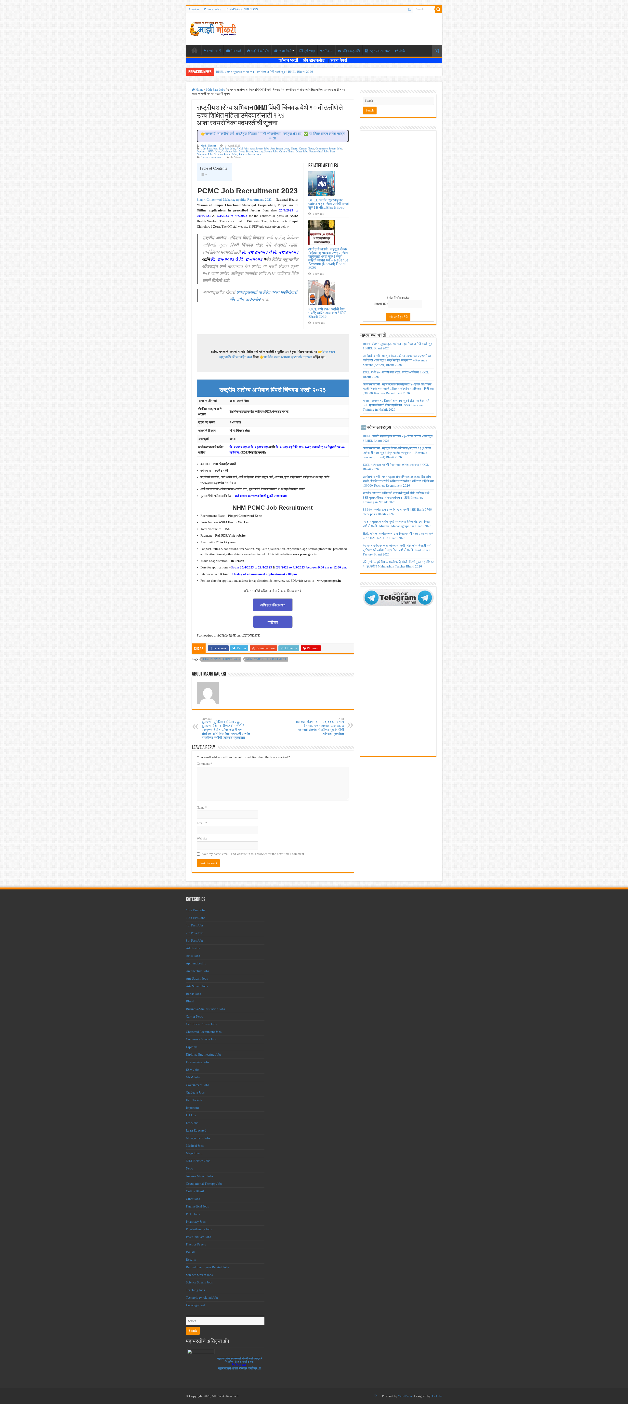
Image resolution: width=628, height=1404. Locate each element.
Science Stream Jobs (225, 154)
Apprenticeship (196, 963)
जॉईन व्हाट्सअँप (351, 51)
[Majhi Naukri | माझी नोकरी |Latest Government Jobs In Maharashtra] (213, 28)
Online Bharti (286, 151)
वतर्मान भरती (214, 51)
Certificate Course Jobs (201, 1024)
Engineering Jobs (197, 1062)
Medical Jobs (195, 1145)
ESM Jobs (192, 1069)
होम (194, 50)
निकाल (329, 51)
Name (202, 807)
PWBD (190, 1252)
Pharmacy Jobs (196, 1221)
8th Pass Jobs (194, 940)
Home (199, 89)
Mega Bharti (246, 151)
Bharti (294, 148)
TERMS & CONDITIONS (242, 9)
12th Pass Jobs (227, 148)
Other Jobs (302, 151)
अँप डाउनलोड (315, 60)
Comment (204, 763)
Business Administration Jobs (205, 1009)
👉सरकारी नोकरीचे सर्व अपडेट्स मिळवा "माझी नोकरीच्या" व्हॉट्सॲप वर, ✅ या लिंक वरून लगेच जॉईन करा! (273, 136)
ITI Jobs (191, 1115)
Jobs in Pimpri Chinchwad (221, 659)
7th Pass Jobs (194, 933)
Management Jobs (198, 1138)
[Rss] (409, 9)
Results (191, 1259)
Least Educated (196, 1130)
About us (193, 9)
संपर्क (402, 51)
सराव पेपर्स (285, 51)
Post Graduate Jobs (198, 1237)
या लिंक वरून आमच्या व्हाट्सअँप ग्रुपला (288, 357)
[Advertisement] (398, 214)
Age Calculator (380, 51)
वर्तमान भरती (289, 60)
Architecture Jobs (197, 971)
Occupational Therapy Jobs (204, 1183)
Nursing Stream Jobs (266, 151)
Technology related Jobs (202, 1297)
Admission (193, 948)
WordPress (405, 1396)
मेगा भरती (236, 51)
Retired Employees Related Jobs (207, 1267)
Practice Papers (196, 1244)
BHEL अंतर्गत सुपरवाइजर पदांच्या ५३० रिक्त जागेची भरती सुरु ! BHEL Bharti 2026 (264, 72)
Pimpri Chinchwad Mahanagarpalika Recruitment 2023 (235, 199)
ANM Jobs (242, 148)
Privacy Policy (212, 9)
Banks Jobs (193, 994)
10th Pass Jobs (215, 89)
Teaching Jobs (195, 1290)
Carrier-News (306, 148)
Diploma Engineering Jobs (203, 1054)
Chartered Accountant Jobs (204, 1032)
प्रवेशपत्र (309, 51)
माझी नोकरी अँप (260, 51)
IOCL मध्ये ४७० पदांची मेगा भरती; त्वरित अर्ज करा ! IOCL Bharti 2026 (328, 313)
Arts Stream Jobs (259, 148)
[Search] (438, 9)
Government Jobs (197, 1085)
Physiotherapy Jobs (199, 1229)
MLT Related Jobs (198, 1161)
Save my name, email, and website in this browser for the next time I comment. (253, 854)
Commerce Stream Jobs (328, 148)
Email (202, 823)
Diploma (202, 151)
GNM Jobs (214, 151)
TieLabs (437, 1396)
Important (192, 1107)
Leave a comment (211, 157)
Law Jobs (192, 1123)
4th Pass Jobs (194, 925)
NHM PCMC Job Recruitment (266, 659)
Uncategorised (195, 1305)
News (189, 1168)
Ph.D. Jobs (193, 1214)
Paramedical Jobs (319, 151)
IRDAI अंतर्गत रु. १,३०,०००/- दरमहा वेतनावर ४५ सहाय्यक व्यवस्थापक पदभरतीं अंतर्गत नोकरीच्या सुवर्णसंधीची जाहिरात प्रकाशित (320, 726)
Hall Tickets (194, 1100)
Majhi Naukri (208, 145)
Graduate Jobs (229, 151)
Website (202, 838)
